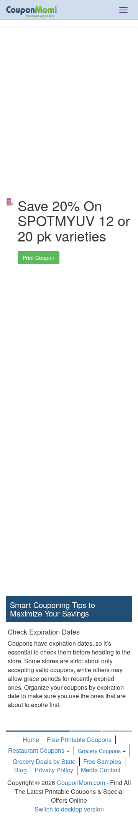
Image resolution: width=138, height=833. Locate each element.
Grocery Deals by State (44, 761)
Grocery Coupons (99, 751)
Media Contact (100, 769)
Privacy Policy (53, 769)
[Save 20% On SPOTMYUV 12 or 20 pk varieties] (10, 202)
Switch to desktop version (69, 809)
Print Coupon (38, 257)
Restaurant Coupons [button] (37, 750)
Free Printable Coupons (79, 739)
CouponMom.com (81, 782)
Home (31, 739)
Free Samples (102, 761)
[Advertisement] (69, 97)
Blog (20, 769)
